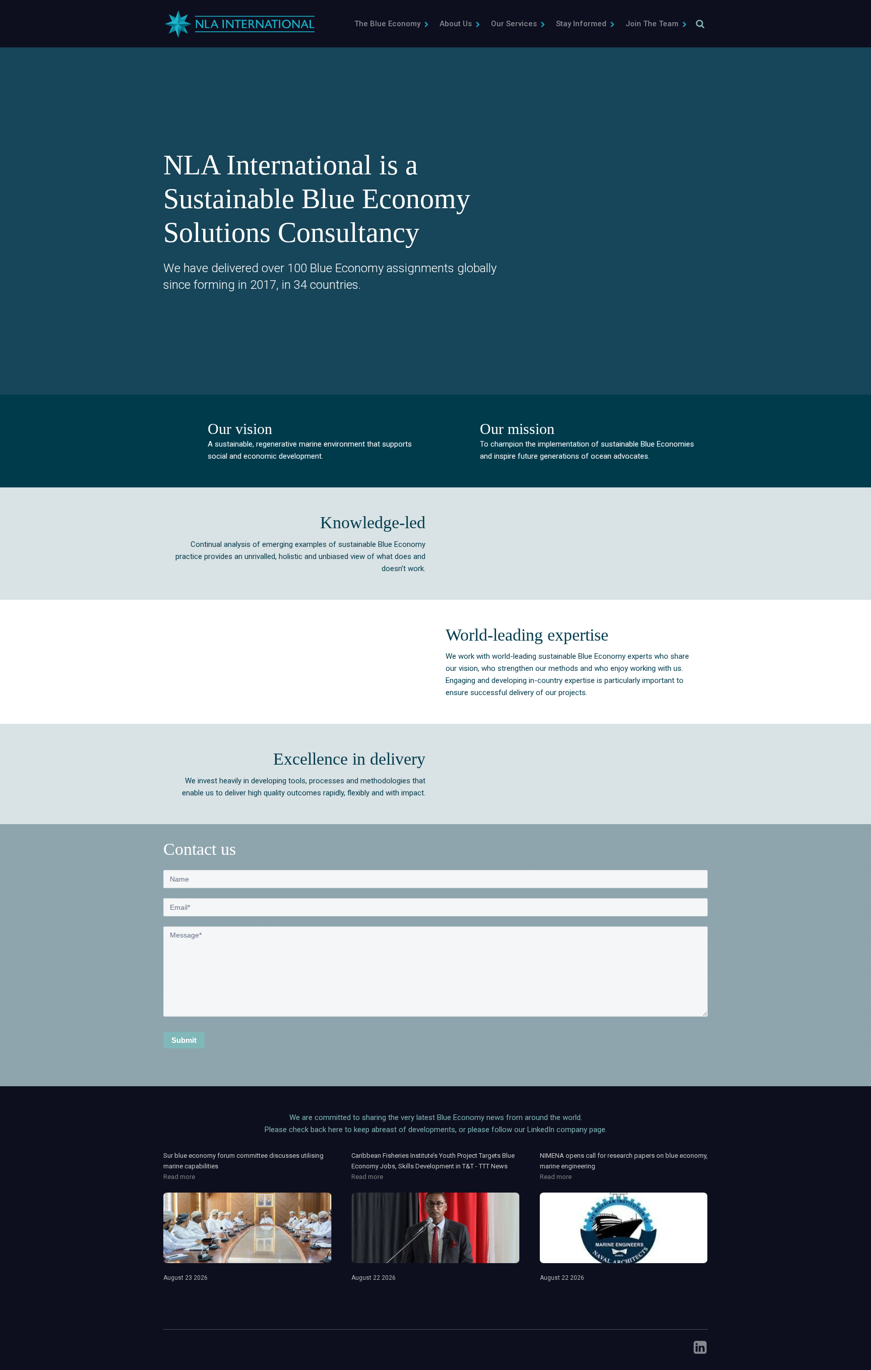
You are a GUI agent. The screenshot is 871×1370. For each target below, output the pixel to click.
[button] (391, 23)
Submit (184, 1040)
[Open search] (700, 24)
